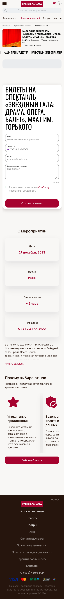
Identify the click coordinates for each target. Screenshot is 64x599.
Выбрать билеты (32, 460)
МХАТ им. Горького (30, 40)
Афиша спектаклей (30, 18)
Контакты (32, 566)
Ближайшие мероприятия (46, 52)
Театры (46, 18)
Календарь (8, 18)
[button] (8, 149)
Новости (57, 18)
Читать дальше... (14, 363)
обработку (43, 187)
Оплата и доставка (32, 538)
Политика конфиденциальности (32, 552)
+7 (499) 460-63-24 (32, 572)
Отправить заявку (32, 203)
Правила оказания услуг (32, 545)
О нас (32, 531)
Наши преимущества (16, 52)
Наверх (55, 499)
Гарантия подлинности (32, 559)
